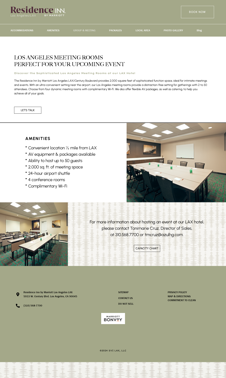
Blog (199, 30)
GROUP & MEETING (84, 30)
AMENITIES (53, 30)
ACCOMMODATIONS (22, 30)
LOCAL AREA (143, 30)
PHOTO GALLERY (173, 30)
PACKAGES (115, 30)
